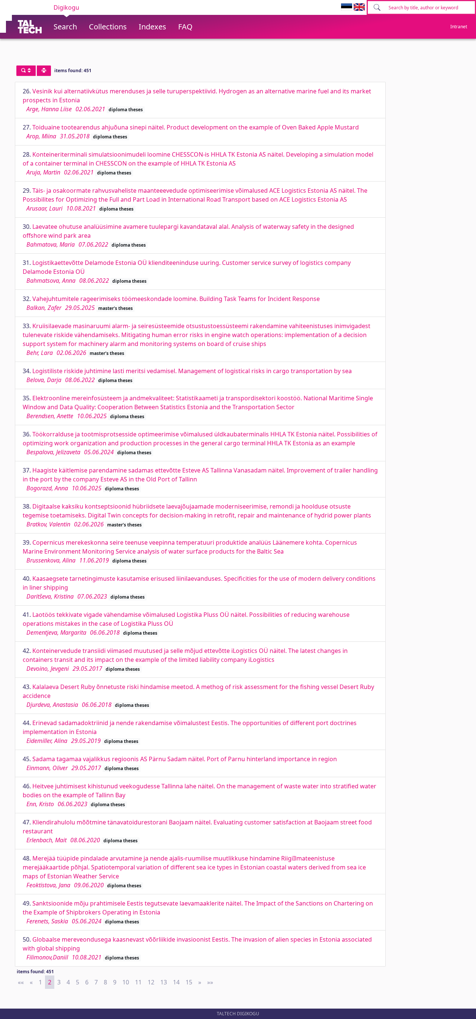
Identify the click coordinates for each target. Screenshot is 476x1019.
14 (176, 982)
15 (189, 982)
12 (151, 982)
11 (138, 982)
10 (125, 982)
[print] (44, 70)
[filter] (26, 70)
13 (163, 982)
